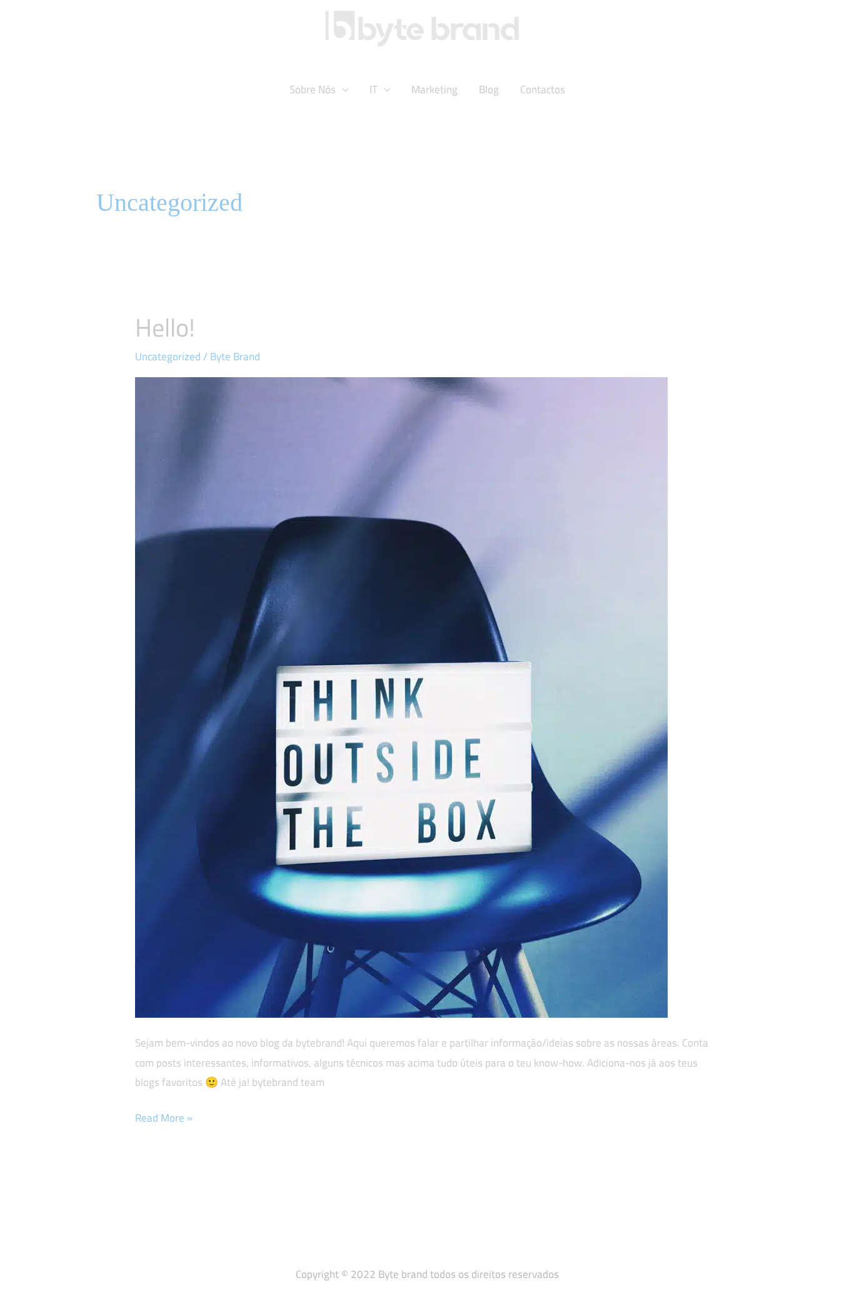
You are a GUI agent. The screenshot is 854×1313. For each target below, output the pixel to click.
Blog (489, 89)
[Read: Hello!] (401, 696)
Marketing (434, 89)
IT (373, 89)
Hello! (165, 327)
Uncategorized (168, 356)
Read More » (164, 1117)
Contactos (542, 89)
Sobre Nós (312, 89)
